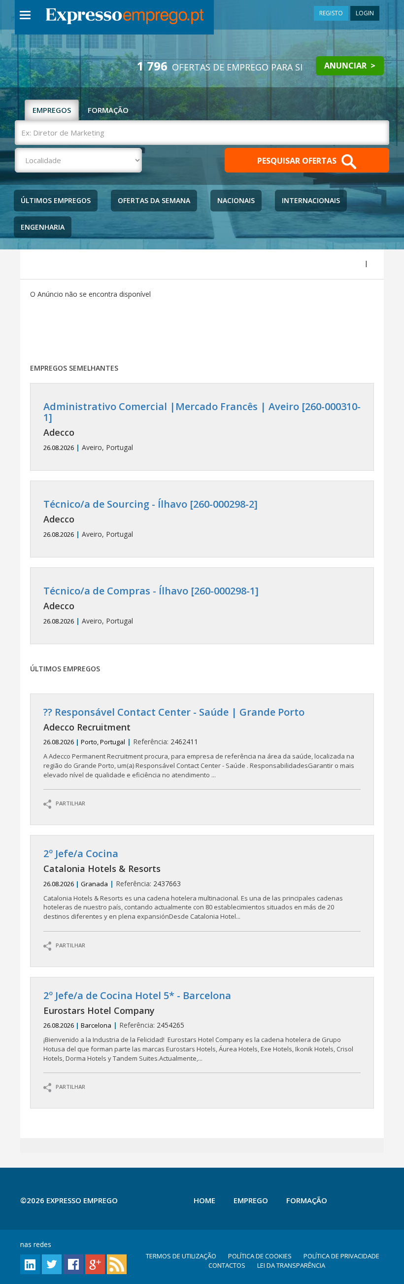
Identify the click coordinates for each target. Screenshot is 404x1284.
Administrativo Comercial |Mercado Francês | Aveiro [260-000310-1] (202, 412)
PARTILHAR (68, 803)
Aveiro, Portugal (202, 426)
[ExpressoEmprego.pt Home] (124, 17)
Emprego (251, 1200)
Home (204, 1200)
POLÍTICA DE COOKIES (260, 1255)
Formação (306, 1200)
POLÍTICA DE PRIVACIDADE (341, 1255)
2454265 (198, 1026)
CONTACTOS (226, 1265)
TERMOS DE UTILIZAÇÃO (181, 1255)
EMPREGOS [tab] (52, 110)
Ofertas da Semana (154, 200)
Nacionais (236, 200)
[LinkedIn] (30, 1263)
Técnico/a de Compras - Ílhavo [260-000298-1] (151, 590)
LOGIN (365, 13)
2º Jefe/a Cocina (80, 853)
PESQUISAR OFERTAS (297, 161)
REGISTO (331, 13)
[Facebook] (73, 1263)
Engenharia (43, 227)
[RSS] (117, 1263)
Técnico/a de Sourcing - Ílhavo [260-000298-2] (150, 504)
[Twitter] (52, 1263)
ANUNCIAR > (349, 65)
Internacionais (311, 200)
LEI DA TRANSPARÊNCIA (291, 1265)
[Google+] (95, 1263)
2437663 (193, 884)
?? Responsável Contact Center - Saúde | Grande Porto (173, 712)
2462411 (198, 743)
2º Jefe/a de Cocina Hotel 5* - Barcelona (137, 995)
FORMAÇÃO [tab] (108, 110)
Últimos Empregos (56, 200)
